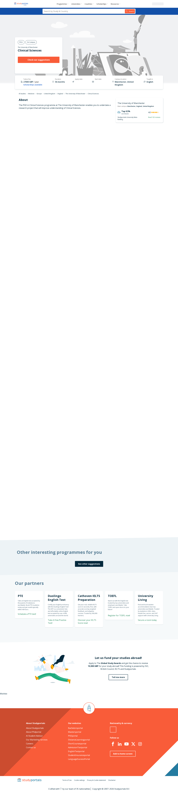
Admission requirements (48, 153)
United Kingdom (49, 94)
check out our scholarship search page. (114, 528)
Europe (39, 94)
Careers (29, 743)
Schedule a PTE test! (27, 614)
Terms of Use (67, 780)
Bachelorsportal (75, 728)
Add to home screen (122, 753)
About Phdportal (33, 732)
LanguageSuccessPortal (79, 759)
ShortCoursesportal (77, 743)
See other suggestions (89, 564)
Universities (75, 4)
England (60, 94)
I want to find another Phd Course (109, 168)
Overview (54, 141)
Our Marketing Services (36, 739)
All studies (22, 94)
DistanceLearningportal (79, 739)
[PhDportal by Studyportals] (21, 4)
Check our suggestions (39, 59)
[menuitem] (63, 4)
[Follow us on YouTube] (126, 744)
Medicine (31, 94)
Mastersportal (74, 732)
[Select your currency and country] (113, 729)
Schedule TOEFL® (136, 262)
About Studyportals (35, 728)
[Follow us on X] (133, 744)
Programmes (62, 4)
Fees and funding (51, 159)
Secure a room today (147, 620)
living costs (77, 449)
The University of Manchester (28, 47)
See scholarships (78, 481)
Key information (51, 135)
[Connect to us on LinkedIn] (120, 744)
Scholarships (101, 4)
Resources (115, 4)
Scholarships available (32, 85)
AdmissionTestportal (77, 747)
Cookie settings (79, 780)
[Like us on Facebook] (113, 744)
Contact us (31, 747)
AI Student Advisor (34, 735)
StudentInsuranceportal (79, 755)
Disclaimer (112, 780)
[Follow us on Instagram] (140, 744)
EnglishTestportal (76, 751)
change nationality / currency (81, 413)
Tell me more (118, 677)
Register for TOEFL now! (119, 615)
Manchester (131, 106)
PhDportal (72, 735)
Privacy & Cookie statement (96, 780)
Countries (88, 4)
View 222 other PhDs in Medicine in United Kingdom (90, 314)
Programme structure (49, 147)
